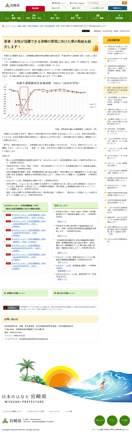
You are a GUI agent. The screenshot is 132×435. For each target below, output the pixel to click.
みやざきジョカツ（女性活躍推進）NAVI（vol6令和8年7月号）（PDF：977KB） (29, 216)
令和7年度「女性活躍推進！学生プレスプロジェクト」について (117, 131)
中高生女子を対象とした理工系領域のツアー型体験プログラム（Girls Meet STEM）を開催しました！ (117, 50)
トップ (7, 26)
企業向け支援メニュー (16, 293)
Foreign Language (78, 3)
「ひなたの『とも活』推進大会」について (117, 150)
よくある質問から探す (97, 8)
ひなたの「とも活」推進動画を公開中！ (117, 164)
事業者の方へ (117, 8)
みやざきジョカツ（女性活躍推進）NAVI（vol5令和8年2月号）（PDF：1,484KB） (29, 224)
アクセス (112, 420)
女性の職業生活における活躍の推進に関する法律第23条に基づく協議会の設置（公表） (117, 230)
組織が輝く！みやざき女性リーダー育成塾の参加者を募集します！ (117, 219)
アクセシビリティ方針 (36, 411)
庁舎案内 (125, 420)
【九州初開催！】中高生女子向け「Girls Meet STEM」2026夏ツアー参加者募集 (117, 101)
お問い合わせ (99, 420)
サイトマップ (55, 411)
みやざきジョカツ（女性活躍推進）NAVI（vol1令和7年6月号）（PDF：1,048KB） (29, 266)
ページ (62, 221)
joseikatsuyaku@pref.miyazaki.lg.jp (33, 339)
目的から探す (56, 8)
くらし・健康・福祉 (18, 26)
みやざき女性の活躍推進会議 (117, 240)
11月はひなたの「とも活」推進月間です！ (117, 187)
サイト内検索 (89, 3)
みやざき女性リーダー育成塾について (117, 60)
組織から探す (76, 8)
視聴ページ (64, 271)
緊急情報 (35, 8)
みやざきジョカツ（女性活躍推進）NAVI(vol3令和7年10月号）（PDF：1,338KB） (27, 248)
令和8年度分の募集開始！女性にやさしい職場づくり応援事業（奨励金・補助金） (117, 69)
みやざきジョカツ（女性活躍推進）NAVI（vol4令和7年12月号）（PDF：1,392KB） (29, 232)
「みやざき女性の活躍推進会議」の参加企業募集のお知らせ (117, 210)
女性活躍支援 (49, 26)
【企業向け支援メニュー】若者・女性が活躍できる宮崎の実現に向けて (117, 121)
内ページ (62, 236)
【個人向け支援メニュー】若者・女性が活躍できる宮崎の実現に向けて (117, 112)
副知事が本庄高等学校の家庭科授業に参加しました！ (117, 179)
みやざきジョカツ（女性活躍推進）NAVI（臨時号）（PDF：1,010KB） (29, 240)
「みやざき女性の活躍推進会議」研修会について (117, 172)
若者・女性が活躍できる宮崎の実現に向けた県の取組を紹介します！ (117, 90)
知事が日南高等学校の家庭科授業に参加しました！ (117, 194)
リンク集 (69, 411)
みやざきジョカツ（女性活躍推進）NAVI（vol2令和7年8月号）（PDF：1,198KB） (29, 257)
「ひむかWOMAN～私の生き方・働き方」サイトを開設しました (117, 141)
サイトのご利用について (13, 411)
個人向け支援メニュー (66, 293)
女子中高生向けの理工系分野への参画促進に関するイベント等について (117, 80)
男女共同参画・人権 (35, 26)
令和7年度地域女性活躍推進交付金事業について (117, 201)
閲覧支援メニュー (60, 3)
